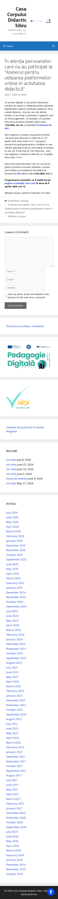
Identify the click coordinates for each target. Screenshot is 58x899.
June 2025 (12, 564)
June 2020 (12, 836)
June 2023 (12, 672)
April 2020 (12, 846)
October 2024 (14, 602)
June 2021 (12, 785)
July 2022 (12, 724)
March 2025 (13, 578)
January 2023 (14, 695)
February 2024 (15, 634)
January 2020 (14, 860)
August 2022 (14, 719)
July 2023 (12, 667)
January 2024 (14, 639)
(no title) (11, 460)
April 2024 (12, 625)
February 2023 (15, 691)
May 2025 (12, 569)
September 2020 (16, 827)
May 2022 (12, 733)
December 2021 (16, 756)
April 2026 (12, 526)
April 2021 (12, 794)
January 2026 (14, 540)
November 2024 (16, 597)
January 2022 (14, 752)
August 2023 (14, 662)
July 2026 (12, 512)
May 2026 (12, 522)
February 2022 (15, 747)
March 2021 (13, 799)
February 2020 (15, 855)
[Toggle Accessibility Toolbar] (51, 892)
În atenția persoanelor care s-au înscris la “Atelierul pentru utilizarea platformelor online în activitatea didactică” (28, 208)
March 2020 (13, 850)
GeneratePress (29, 894)
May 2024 (12, 620)
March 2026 (13, 531)
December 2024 (16, 592)
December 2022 (16, 700)
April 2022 (12, 738)
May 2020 (12, 841)
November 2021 (16, 761)
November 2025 (16, 550)
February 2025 (15, 583)
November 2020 (16, 817)
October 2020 (14, 822)
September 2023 (16, 658)
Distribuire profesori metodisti (25, 326)
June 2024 (12, 616)
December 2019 (16, 864)
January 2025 (14, 587)
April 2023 (12, 681)
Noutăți (24, 200)
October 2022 (14, 709)
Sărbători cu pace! (17, 216)
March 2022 (13, 742)
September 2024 (16, 606)
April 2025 (12, 573)
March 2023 (13, 686)
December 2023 (16, 644)
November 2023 (16, 648)
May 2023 (12, 677)
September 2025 (16, 559)
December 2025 (16, 545)
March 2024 (13, 630)
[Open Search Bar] (53, 46)
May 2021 (12, 789)
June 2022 (12, 728)
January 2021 (14, 808)
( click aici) (30, 183)
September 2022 (16, 714)
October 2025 (14, 555)
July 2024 (12, 611)
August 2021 (14, 775)
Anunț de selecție (16, 478)
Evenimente (14, 200)
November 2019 (16, 869)
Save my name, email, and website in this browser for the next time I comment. (28, 296)
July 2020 (12, 831)
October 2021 (14, 766)
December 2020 (16, 813)
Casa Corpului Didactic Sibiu (16, 17)
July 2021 (12, 780)
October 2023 (14, 653)
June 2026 (12, 517)
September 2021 (16, 771)
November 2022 (16, 705)
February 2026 (15, 536)
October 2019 (14, 874)
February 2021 (15, 803)
